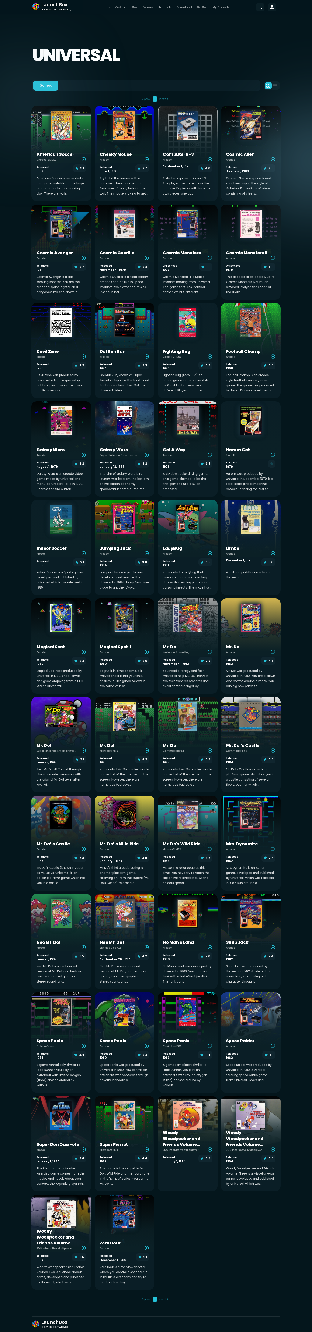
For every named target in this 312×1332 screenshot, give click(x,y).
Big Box (202, 7)
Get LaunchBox (126, 7)
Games (45, 85)
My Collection (222, 7)
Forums (147, 7)
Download (184, 7)
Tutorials (165, 7)
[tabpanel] (156, 699)
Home (105, 7)
